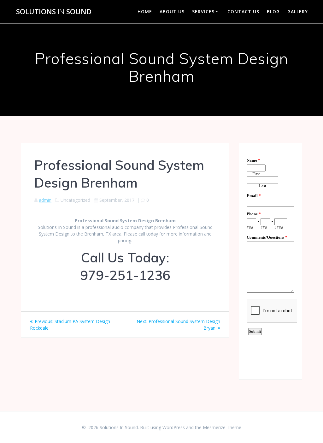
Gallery (297, 12)
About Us (172, 12)
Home (145, 12)
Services (203, 12)
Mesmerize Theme (222, 427)
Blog (273, 12)
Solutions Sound (53, 11)
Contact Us (243, 12)
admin (45, 200)
